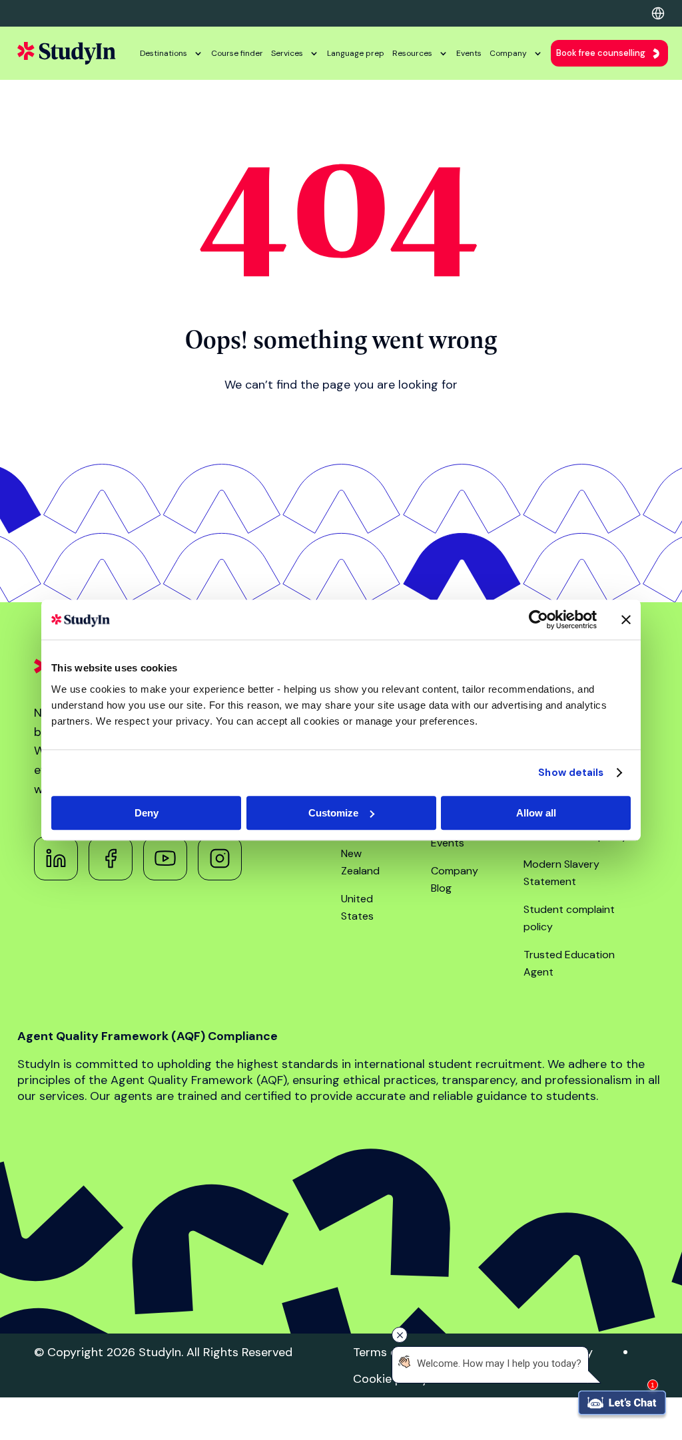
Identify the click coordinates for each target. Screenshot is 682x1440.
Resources (412, 53)
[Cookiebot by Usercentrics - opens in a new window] (538, 620)
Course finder (237, 53)
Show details (570, 772)
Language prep (355, 53)
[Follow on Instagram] (220, 858)
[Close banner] (626, 619)
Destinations (163, 53)
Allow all (536, 812)
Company (508, 53)
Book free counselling (600, 53)
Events (469, 53)
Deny (147, 812)
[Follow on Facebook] (111, 858)
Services (287, 53)
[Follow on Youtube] (165, 858)
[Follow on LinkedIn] (56, 858)
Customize (333, 812)
